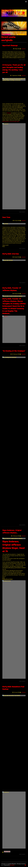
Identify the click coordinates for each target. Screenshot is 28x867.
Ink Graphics (12, 865)
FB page (9, 112)
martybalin (23, 48)
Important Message (10, 45)
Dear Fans (6, 217)
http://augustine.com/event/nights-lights (10, 121)
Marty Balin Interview (10, 254)
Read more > (22, 59)
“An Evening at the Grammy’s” (13, 351)
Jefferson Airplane (7, 851)
